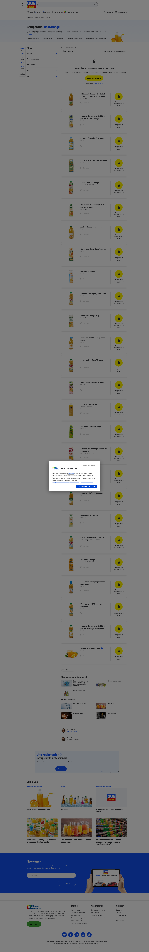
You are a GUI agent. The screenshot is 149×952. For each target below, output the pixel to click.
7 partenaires (71, 473)
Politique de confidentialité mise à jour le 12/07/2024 (66, 482)
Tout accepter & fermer (86, 486)
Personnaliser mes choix (87, 482)
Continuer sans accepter (89, 465)
